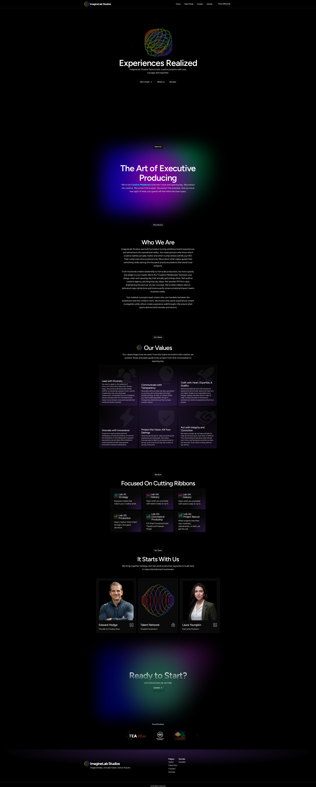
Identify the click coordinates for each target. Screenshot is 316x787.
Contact (171, 768)
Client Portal (173, 765)
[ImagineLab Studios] (87, 4)
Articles (171, 772)
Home (171, 762)
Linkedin (182, 762)
